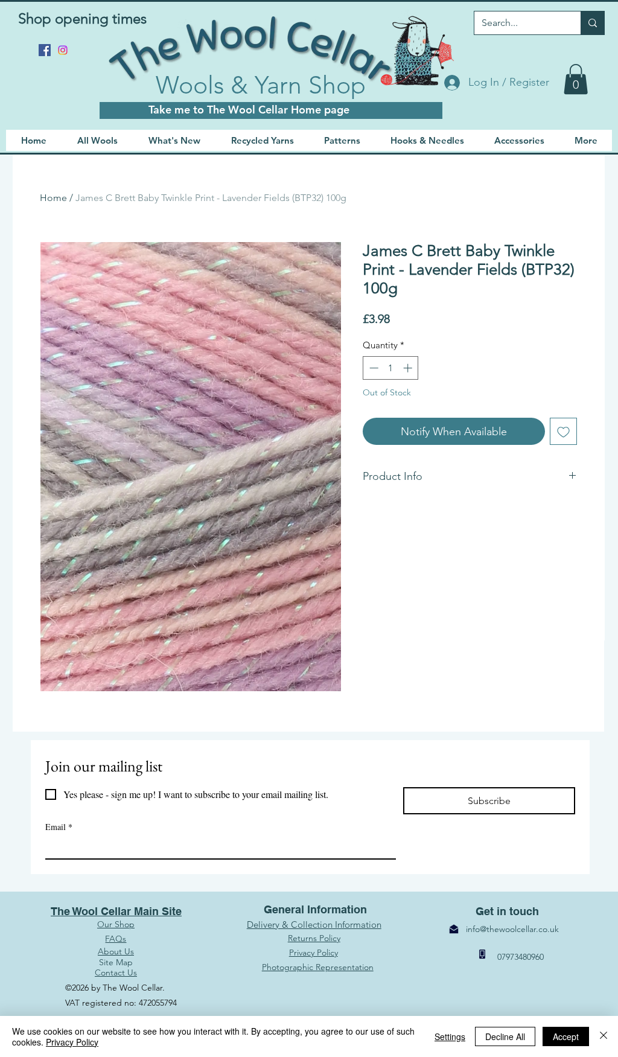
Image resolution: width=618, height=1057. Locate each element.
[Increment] (409, 368)
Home (53, 197)
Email (58, 827)
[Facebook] (45, 50)
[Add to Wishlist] (563, 431)
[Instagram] (63, 50)
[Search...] (592, 22)
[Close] (603, 1036)
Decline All (505, 1036)
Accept (566, 1036)
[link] (575, 79)
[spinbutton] (391, 368)
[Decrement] (373, 368)
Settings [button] (450, 1036)
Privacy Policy (72, 1042)
